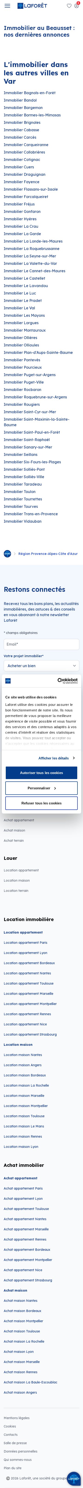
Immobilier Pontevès (22, 360)
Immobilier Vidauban (23, 521)
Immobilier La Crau (21, 226)
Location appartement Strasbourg (30, 1034)
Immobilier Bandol (20, 100)
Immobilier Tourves (21, 506)
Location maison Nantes (23, 1055)
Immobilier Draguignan (24, 174)
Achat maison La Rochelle (24, 1341)
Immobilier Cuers (19, 167)
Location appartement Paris (25, 943)
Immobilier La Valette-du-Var (30, 263)
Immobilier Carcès (20, 137)
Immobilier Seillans (20, 454)
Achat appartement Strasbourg (28, 1280)
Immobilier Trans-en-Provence (31, 514)
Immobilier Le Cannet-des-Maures (34, 271)
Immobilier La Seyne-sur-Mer (30, 256)
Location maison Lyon (21, 1147)
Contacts (11, 1435)
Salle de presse (15, 1443)
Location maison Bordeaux (25, 1075)
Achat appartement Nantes (25, 1219)
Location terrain (16, 891)
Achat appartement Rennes (25, 1239)
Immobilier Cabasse (21, 130)
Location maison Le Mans (24, 1126)
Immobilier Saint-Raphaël (27, 439)
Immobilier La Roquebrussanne (31, 248)
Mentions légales (17, 1418)
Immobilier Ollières (20, 337)
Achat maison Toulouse (22, 1331)
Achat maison (14, 830)
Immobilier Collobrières (24, 152)
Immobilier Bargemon (23, 107)
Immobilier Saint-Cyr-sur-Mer (30, 412)
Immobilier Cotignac (22, 159)
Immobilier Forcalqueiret (26, 196)
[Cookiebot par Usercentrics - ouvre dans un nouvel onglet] (58, 681)
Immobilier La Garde (22, 233)
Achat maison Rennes (20, 1372)
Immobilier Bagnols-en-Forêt (30, 92)
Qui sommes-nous (18, 1460)
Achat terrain (14, 840)
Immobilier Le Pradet (23, 300)
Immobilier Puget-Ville (24, 382)
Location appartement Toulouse (28, 983)
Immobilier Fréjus (19, 204)
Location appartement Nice (25, 1024)
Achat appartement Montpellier (28, 1260)
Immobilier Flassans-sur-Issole (31, 189)
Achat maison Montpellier (23, 1321)
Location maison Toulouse (24, 1116)
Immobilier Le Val (19, 308)
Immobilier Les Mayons (24, 315)
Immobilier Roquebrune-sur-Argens (35, 397)
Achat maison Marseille (22, 1362)
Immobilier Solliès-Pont (24, 469)
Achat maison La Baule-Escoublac (30, 1382)
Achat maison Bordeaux (22, 1311)
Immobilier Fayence (21, 181)
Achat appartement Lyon (23, 1199)
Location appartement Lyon (25, 953)
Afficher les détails (54, 758)
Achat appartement (19, 820)
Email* (12, 644)
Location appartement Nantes (27, 973)
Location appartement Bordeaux (29, 963)
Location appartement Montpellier (30, 1004)
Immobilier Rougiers (22, 404)
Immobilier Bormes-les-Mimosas (32, 115)
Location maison (17, 880)
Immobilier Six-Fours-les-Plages (32, 462)
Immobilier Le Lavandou (26, 285)
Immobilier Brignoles (22, 122)
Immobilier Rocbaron (22, 389)
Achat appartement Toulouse (26, 1209)
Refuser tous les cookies (41, 803)
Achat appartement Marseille (26, 1229)
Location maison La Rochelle (26, 1085)
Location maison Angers (23, 1065)
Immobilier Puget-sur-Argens (30, 374)
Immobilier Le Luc (20, 293)
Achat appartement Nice (23, 1270)
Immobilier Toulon (20, 491)
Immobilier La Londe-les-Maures (33, 241)
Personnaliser (39, 788)
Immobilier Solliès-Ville (24, 476)
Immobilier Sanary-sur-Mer (28, 447)
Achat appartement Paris (23, 1188)
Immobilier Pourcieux (23, 367)
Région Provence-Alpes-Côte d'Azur (48, 554)
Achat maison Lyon (19, 1352)
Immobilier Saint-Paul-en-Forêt (32, 432)
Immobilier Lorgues (21, 322)
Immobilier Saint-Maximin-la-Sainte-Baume (36, 422)
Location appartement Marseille (28, 994)
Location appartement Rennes (27, 1014)
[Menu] (7, 6)
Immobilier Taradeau (23, 484)
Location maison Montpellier (26, 1106)
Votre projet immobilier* (24, 656)
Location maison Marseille (24, 1096)
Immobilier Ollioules (21, 345)
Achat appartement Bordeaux (27, 1250)
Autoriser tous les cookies (41, 773)
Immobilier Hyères (20, 219)
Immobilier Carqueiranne (26, 144)
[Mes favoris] (69, 6)
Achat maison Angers (20, 1392)
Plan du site (12, 1468)
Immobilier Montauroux (25, 330)
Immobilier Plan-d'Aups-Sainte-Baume (38, 352)
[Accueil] (7, 553)
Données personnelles (20, 1451)
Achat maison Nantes (20, 1301)
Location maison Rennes (23, 1136)
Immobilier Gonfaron (22, 211)
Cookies (10, 1426)
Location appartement (21, 870)
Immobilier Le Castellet (24, 278)
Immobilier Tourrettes (23, 499)
